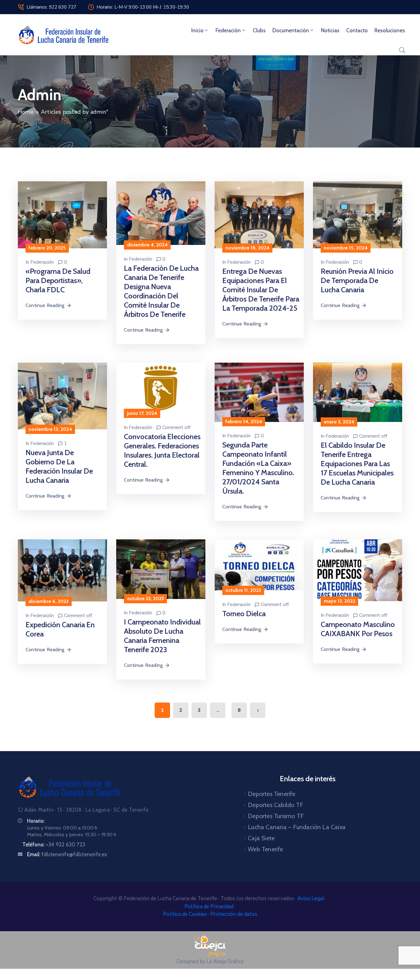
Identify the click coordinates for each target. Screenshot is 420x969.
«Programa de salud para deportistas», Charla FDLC (58, 280)
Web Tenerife (265, 849)
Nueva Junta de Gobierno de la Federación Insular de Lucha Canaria (59, 466)
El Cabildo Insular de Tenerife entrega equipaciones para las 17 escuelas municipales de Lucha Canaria (357, 463)
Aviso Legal (311, 898)
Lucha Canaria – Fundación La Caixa (297, 827)
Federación (228, 30)
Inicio (197, 30)
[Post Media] (62, 214)
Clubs (259, 30)
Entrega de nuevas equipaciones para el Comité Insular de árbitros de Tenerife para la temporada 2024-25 (260, 290)
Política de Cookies (185, 914)
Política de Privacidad (209, 906)
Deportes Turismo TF (276, 816)
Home (26, 112)
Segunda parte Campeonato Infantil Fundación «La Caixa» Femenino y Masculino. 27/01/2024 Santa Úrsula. (258, 467)
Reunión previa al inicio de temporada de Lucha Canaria (357, 280)
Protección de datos (233, 914)
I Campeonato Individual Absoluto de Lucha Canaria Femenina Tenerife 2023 (162, 635)
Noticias (330, 30)
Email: (67, 854)
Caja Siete (261, 838)
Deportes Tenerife (271, 794)
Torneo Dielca (244, 613)
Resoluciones (389, 30)
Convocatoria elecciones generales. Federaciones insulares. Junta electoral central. (162, 450)
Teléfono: (53, 844)
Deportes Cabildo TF (275, 805)
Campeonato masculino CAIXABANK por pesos (358, 629)
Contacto (357, 30)
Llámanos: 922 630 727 (51, 7)
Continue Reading (45, 305)
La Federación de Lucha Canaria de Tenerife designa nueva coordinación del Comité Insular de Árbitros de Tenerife (161, 291)
